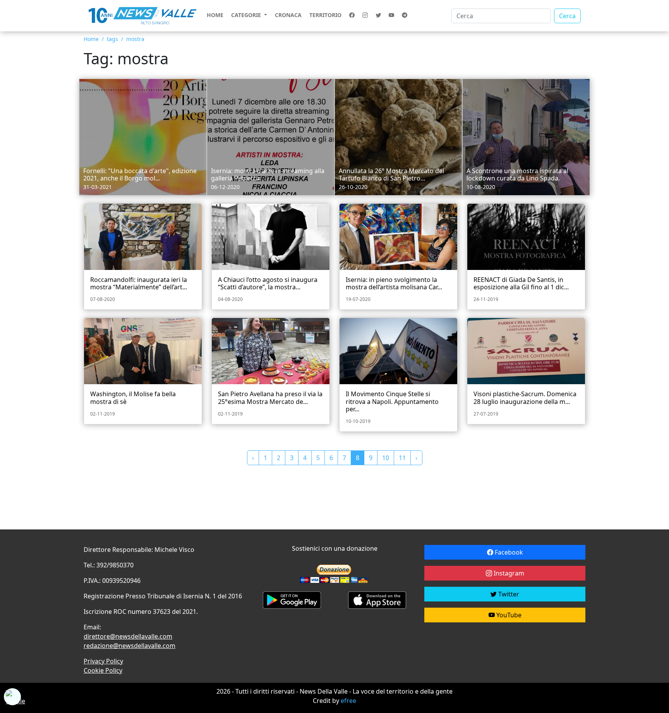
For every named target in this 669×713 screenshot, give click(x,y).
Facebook (508, 552)
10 (385, 458)
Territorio (325, 15)
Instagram (508, 573)
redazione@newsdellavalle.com (129, 645)
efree (348, 700)
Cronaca (288, 15)
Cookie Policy (103, 670)
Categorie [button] (246, 15)
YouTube (508, 615)
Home (215, 15)
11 (402, 458)
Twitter (508, 594)
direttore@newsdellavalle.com (128, 636)
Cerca (567, 16)
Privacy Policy (103, 661)
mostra (135, 39)
